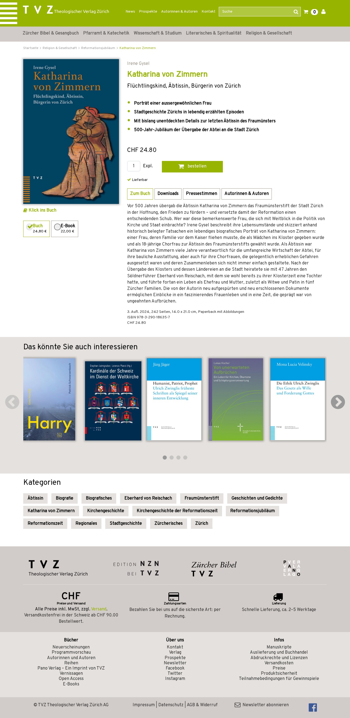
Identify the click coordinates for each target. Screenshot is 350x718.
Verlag (175, 652)
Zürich (201, 523)
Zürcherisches (168, 523)
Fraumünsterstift (202, 498)
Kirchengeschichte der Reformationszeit (177, 511)
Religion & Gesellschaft (269, 33)
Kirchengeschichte (105, 511)
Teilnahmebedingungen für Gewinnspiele (279, 679)
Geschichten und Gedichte (257, 498)
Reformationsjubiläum (252, 511)
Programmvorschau (71, 652)
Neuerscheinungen (71, 647)
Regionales (86, 523)
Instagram (175, 679)
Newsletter (175, 663)
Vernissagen (71, 673)
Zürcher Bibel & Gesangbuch (51, 33)
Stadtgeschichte (126, 523)
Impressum (144, 705)
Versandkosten (278, 663)
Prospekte (148, 11)
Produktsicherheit (279, 673)
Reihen (71, 663)
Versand (98, 609)
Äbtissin (35, 498)
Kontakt (208, 11)
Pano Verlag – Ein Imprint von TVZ (71, 668)
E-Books (71, 684)
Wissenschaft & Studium (158, 33)
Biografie (64, 498)
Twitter (175, 673)
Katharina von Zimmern (137, 48)
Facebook (175, 668)
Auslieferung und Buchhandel (279, 652)
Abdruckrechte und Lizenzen (279, 658)
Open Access (71, 679)
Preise (279, 668)
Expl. (148, 166)
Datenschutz (170, 705)
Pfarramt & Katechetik (106, 33)
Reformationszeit (45, 523)
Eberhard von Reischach (148, 498)
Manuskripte (279, 647)
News (130, 11)
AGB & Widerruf (202, 705)
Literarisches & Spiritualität (213, 33)
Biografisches (99, 498)
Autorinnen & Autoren (179, 11)
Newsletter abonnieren (264, 705)
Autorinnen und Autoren (71, 658)
